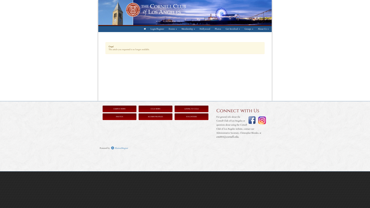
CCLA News (155, 109)
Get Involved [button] (232, 28)
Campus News (119, 109)
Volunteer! (191, 117)
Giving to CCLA (191, 109)
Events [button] (172, 28)
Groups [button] (248, 28)
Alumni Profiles (155, 117)
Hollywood (205, 28)
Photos (218, 28)
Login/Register (157, 28)
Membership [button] (188, 28)
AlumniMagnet (121, 148)
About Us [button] (262, 28)
